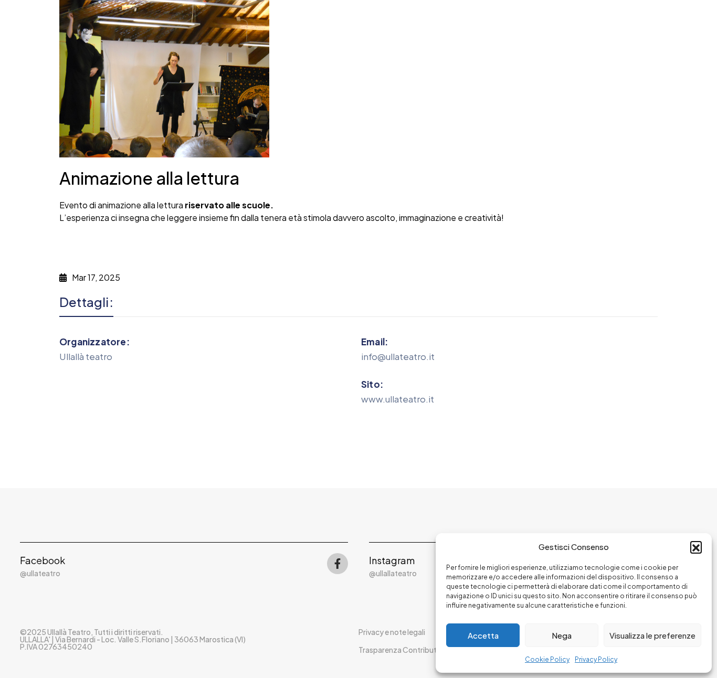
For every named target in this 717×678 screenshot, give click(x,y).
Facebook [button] (42, 560)
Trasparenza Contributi (398, 649)
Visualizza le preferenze (652, 635)
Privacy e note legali (391, 632)
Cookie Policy (547, 659)
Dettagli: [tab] (86, 302)
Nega (562, 635)
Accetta (483, 635)
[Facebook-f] (337, 563)
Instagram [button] (392, 560)
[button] (696, 547)
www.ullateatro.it (397, 399)
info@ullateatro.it (398, 356)
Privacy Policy (596, 659)
